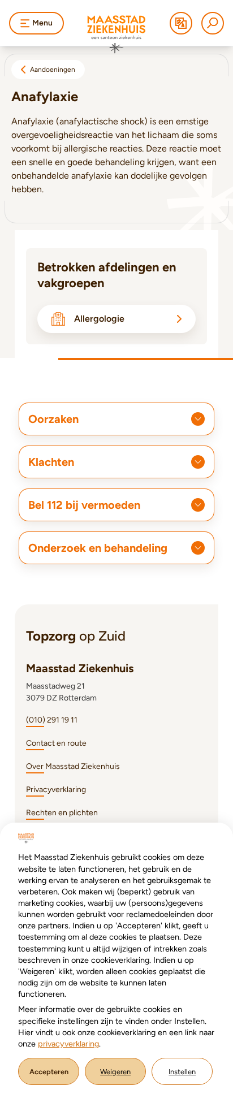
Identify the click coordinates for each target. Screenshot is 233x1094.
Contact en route (56, 743)
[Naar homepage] (116, 34)
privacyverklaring (68, 1044)
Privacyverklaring (56, 789)
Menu (42, 23)
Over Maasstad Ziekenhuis (73, 766)
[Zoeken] (212, 23)
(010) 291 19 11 (51, 720)
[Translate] (181, 23)
